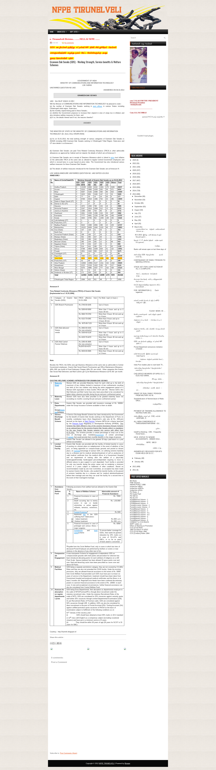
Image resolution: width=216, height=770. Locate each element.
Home (51, 31)
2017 (134, 180)
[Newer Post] (52, 649)
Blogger (127, 763)
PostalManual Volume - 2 (139, 509)
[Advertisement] (68, 735)
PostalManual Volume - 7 (139, 518)
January (137, 462)
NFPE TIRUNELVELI (106, 763)
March (137, 227)
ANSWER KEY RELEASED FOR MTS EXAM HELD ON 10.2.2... (148, 452)
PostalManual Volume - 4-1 (139, 513)
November (138, 200)
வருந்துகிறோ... (148, 404)
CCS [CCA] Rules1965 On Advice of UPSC (139, 529)
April (136, 223)
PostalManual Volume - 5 (139, 516)
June (136, 217)
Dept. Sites (74, 31)
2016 (134, 184)
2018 (134, 177)
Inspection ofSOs (136, 490)
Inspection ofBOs (136, 486)
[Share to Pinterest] (60, 643)
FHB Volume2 (135, 483)
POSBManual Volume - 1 (139, 500)
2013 (134, 194)
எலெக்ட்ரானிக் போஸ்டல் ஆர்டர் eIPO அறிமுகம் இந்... (146, 301)
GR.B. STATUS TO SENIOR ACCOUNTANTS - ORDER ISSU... (147, 438)
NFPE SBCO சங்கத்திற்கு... (145, 443)
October (137, 203)
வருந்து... (147, 246)
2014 (134, 191)
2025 (134, 160)
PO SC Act (134, 498)
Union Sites (62, 31)
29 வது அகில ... (149, 379)
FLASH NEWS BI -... (150, 311)
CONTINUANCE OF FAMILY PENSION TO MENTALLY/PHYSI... (149, 261)
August (137, 210)
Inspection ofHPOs (137, 488)
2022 (134, 163)
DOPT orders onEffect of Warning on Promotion (141, 525)
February (137, 458)
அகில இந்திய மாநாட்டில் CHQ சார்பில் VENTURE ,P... (147, 417)
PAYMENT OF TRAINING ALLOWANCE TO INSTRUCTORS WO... (150, 412)
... (147, 296)
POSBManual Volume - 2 (139, 501)
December (138, 196)
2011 (134, 470)
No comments (69, 43)
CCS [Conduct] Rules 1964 (139, 533)
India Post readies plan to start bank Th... (149, 365)
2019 (134, 174)
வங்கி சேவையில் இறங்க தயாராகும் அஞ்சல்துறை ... (146, 355)
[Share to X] (55, 643)
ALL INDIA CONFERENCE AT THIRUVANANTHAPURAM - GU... (147, 422)
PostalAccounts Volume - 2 (140, 507)
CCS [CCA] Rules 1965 (138, 531)
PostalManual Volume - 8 (139, 520)
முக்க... (147, 428)
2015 (134, 187)
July (136, 213)
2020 (134, 170)
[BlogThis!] (53, 643)
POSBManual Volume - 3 (139, 503)
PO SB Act (134, 496)
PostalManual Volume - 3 (139, 511)
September (138, 207)
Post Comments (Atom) (68, 753)
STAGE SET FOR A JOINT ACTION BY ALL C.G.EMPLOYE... (148, 268)
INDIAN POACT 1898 (138, 485)
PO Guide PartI (135, 494)
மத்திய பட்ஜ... (148, 448)
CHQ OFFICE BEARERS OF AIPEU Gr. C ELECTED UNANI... (149, 375)
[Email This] (51, 643)
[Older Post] (125, 649)
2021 (134, 167)
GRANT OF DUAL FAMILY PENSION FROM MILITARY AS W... (147, 394)
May (136, 220)
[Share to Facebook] (58, 643)
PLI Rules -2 (134, 492)
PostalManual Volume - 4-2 (139, 515)
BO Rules (133, 481)
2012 (134, 466)
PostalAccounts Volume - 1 (140, 505)
